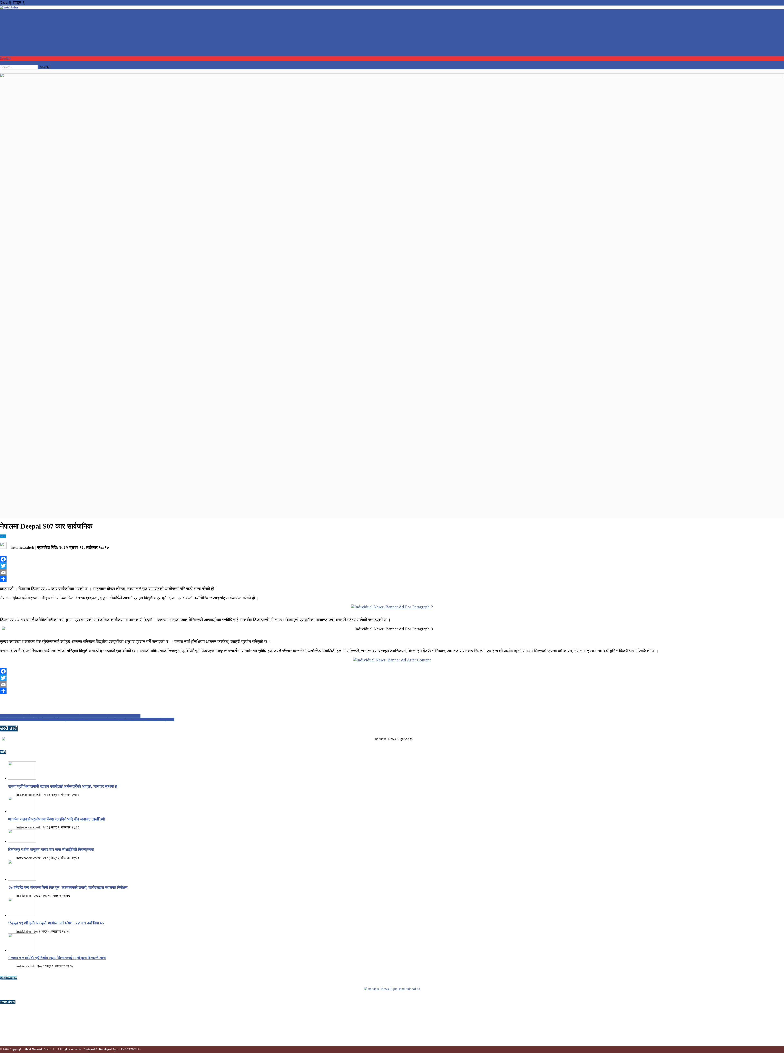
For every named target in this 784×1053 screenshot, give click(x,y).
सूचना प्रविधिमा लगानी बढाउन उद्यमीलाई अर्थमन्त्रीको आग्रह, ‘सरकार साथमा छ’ (63, 786)
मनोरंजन (5, 37)
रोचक (3, 41)
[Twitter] (392, 565)
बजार (3, 536)
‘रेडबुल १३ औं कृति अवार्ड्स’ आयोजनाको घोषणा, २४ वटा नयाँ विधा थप (56, 923)
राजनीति (5, 15)
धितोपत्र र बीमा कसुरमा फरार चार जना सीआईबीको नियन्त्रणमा (51, 849)
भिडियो (4, 54)
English (5, 58)
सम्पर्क (4, 63)
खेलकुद (5, 45)
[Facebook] (392, 559)
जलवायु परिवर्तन (10, 33)
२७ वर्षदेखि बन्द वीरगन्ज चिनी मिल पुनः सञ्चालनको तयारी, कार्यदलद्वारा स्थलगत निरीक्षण (68, 887)
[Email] (392, 572)
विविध (4, 50)
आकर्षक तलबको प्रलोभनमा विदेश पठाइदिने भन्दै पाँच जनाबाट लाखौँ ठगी (56, 819)
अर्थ (2, 24)
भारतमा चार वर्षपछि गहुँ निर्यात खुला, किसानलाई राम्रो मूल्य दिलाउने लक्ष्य (57, 958)
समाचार (5, 11)
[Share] (392, 578)
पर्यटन (4, 20)
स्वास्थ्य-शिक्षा (9, 28)
